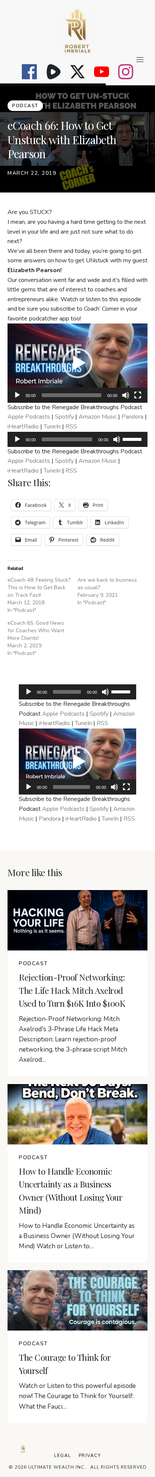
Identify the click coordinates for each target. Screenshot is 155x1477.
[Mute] (125, 395)
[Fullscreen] (137, 395)
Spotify (64, 417)
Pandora (132, 417)
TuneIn (52, 426)
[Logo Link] (23, 1448)
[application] (77, 362)
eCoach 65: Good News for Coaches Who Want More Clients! (36, 630)
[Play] (17, 395)
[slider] (133, 438)
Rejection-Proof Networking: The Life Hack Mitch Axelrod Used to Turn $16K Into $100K (72, 990)
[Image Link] (77, 31)
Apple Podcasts (29, 417)
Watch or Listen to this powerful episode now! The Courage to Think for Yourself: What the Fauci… (77, 1396)
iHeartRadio (23, 426)
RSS (71, 426)
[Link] (29, 71)
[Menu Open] (77, 59)
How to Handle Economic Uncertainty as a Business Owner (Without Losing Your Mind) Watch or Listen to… (77, 1236)
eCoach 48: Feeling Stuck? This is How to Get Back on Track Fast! (39, 587)
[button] (77, 363)
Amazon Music (98, 417)
